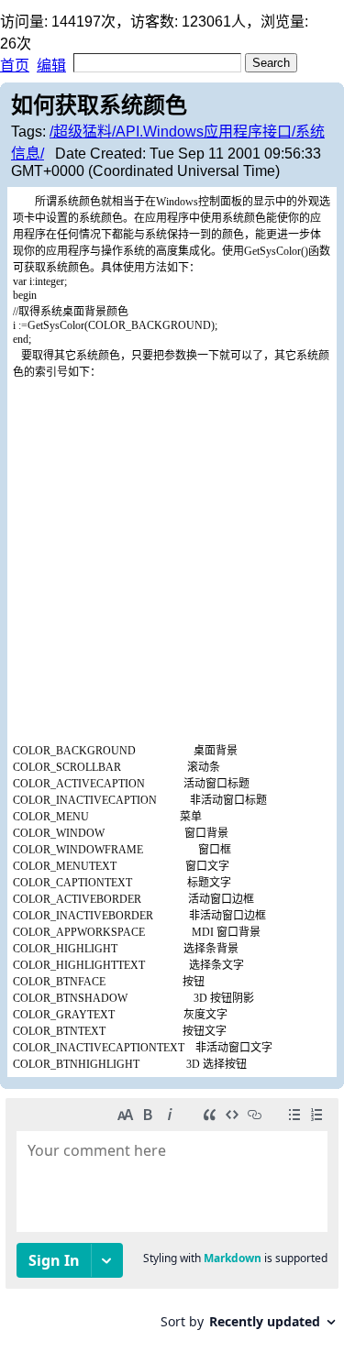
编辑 (51, 65)
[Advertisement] (172, 560)
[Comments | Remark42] (172, 1220)
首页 (14, 65)
